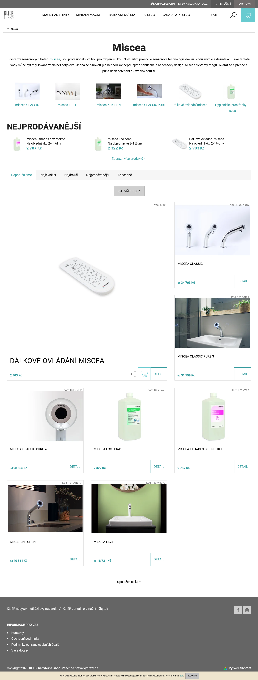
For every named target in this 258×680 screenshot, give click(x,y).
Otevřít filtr (129, 191)
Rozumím (192, 676)
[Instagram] (247, 610)
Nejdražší (71, 175)
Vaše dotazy (20, 650)
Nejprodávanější (97, 175)
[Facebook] (238, 610)
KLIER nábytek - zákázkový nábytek (32, 608)
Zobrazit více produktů (127, 158)
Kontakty (17, 633)
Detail (159, 374)
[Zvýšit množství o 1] (135, 371)
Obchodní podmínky (25, 638)
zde (181, 676)
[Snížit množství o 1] (135, 376)
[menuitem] (56, 15)
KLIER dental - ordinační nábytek (85, 608)
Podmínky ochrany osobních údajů (35, 644)
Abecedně (125, 175)
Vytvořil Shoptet (240, 668)
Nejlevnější (48, 175)
